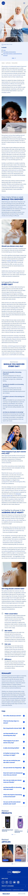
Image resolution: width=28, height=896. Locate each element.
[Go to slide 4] (14, 834)
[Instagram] (6, 882)
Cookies (3, 889)
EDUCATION (14, 63)
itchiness (14, 260)
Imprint (22, 889)
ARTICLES (8, 63)
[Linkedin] (18, 882)
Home (3, 63)
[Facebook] (3, 882)
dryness (9, 260)
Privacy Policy (8, 889)
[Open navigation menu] (24, 3)
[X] (10, 882)
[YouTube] (14, 882)
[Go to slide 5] (15, 834)
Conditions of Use (16, 889)
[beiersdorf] (6, 893)
